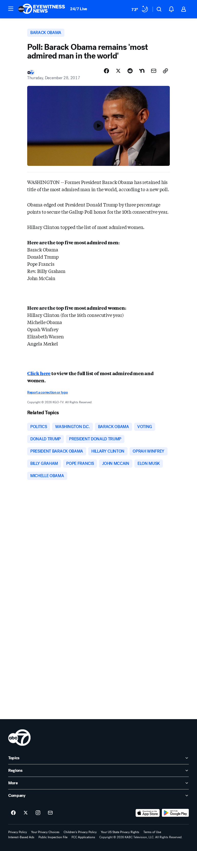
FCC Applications (83, 837)
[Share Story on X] (118, 70)
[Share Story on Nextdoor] (141, 70)
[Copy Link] (165, 70)
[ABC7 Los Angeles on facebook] (13, 813)
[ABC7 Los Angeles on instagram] (38, 813)
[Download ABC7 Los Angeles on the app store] (147, 813)
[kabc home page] (19, 737)
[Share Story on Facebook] (106, 70)
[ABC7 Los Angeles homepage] (41, 9)
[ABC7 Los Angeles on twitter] (26, 813)
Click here (39, 373)
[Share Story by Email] (153, 70)
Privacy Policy (17, 832)
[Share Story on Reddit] (130, 70)
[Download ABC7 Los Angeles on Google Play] (175, 813)
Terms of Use (152, 832)
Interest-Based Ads (21, 837)
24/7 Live (78, 9)
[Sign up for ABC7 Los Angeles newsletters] (50, 813)
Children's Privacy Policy (80, 832)
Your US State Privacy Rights (120, 832)
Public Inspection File (52, 837)
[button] (10, 9)
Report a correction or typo (47, 392)
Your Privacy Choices (45, 832)
